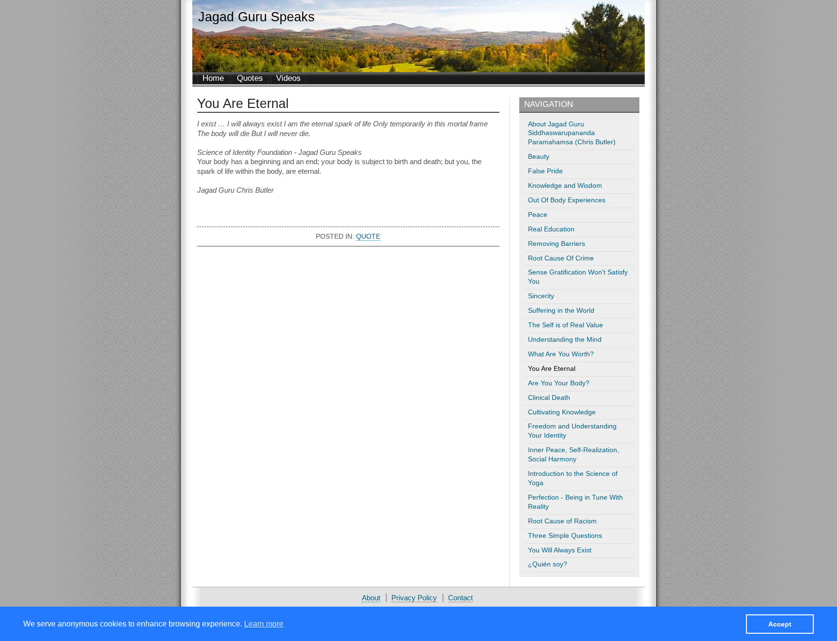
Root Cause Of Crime (561, 258)
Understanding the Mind (565, 339)
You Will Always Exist (559, 550)
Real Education (551, 229)
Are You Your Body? (558, 383)
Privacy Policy (414, 598)
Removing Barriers (556, 243)
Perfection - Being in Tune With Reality (575, 502)
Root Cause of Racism (562, 521)
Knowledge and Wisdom (565, 185)
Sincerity (541, 296)
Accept (779, 623)
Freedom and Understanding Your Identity (572, 431)
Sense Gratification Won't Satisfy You (578, 277)
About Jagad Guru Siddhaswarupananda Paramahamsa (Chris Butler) (572, 133)
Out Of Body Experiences (566, 200)
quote (368, 236)
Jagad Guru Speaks (256, 17)
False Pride (545, 171)
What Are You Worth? (561, 354)
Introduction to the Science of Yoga (573, 478)
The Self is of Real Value (565, 325)
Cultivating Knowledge (562, 412)
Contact (460, 598)
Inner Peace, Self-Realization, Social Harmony (573, 454)
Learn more (263, 623)
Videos (288, 78)
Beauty (538, 156)
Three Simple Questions (565, 535)
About (371, 598)
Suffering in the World (561, 310)
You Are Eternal (551, 368)
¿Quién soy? (547, 564)
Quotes (250, 78)
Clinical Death (549, 397)
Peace (537, 214)
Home (213, 78)
